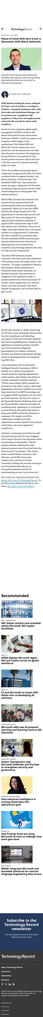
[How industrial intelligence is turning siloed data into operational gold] (17, 785)
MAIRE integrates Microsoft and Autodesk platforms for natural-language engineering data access (21, 871)
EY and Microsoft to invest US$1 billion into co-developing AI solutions (19, 695)
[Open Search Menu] (41, 29)
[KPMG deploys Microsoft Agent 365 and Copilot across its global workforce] (17, 643)
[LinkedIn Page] (10, 984)
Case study (5, 759)
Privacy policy (5, 1010)
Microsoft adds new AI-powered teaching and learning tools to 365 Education (21, 730)
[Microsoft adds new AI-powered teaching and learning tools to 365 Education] (17, 713)
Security (14, 35)
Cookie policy (5, 1014)
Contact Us (5, 971)
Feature (3, 831)
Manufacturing (14, 796)
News (3, 620)
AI (6, 655)
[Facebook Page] (2, 984)
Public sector (11, 724)
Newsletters (6, 976)
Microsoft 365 (11, 620)
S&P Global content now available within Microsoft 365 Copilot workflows (21, 626)
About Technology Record (11, 967)
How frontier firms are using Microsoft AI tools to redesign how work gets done (21, 837)
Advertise (5, 980)
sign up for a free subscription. (20, 486)
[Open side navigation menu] (2, 29)
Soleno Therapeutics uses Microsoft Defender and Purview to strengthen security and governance (20, 765)
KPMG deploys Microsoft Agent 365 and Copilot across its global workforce (20, 660)
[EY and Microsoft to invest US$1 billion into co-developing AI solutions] (17, 678)
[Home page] (21, 29)
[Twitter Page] (6, 984)
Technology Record (19, 480)
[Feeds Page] (14, 984)
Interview (5, 35)
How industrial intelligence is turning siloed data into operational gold (18, 802)
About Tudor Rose (6, 1003)
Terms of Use (5, 1007)
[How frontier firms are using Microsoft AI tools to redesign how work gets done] (17, 820)
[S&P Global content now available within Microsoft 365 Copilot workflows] (17, 609)
